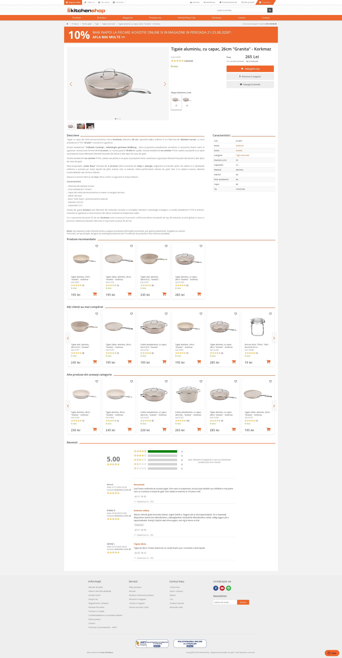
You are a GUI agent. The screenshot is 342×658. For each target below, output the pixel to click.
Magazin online (74, 2)
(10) (187, 420)
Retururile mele (176, 607)
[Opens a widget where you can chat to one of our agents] (332, 653)
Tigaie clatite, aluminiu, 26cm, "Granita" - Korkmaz (118, 278)
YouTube (222, 588)
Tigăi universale (242, 155)
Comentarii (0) (145, 501)
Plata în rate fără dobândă (99, 591)
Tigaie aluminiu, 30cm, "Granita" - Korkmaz (115, 413)
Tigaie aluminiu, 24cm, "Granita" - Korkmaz (80, 278)
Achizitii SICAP (94, 595)
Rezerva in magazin (251, 76)
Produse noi (155, 17)
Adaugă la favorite (251, 84)
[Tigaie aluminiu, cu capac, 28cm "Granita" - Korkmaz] (188, 258)
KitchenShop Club (187, 17)
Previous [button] (67, 338)
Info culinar (105, 2)
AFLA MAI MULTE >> (109, 37)
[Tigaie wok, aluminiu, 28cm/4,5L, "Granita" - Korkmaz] (153, 258)
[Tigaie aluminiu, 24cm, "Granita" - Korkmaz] (84, 258)
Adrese (173, 595)
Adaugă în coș (252, 69)
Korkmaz (240, 145)
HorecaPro (119, 2)
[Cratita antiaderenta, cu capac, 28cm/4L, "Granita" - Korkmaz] (153, 394)
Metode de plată (95, 587)
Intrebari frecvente (96, 607)
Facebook (215, 588)
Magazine (128, 17)
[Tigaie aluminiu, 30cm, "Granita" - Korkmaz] (119, 394)
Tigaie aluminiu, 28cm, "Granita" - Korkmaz (80, 413)
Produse (76, 17)
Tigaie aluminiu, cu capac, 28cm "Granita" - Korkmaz (186, 278)
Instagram (228, 588)
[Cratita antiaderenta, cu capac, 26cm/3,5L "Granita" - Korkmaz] (153, 326)
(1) (83, 285)
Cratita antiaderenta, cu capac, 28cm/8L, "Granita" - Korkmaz (188, 413)
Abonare (243, 602)
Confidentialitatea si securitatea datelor (105, 615)
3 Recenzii (188, 60)
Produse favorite (177, 603)
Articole (132, 591)
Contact (266, 17)
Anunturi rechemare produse (141, 595)
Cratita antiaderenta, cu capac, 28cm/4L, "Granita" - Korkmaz (153, 413)
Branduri (101, 17)
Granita (239, 150)
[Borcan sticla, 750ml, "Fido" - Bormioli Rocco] (258, 326)
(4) (152, 285)
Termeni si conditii (96, 611)
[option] (84, 271)
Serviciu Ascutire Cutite (139, 607)
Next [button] (274, 338)
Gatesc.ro (91, 2)
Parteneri (216, 17)
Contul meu (175, 587)
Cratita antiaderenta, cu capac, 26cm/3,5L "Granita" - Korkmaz (153, 347)
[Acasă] (67, 24)
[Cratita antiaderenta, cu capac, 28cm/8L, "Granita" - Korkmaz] (188, 394)
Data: (109, 487)
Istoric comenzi (176, 591)
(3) (187, 285)
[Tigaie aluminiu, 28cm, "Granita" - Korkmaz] (84, 394)
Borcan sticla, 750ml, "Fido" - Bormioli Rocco (257, 345)
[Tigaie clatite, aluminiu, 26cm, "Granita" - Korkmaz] (119, 258)
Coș (171, 599)
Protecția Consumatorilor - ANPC (102, 627)
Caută (270, 10)
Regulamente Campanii (98, 603)
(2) (152, 353)
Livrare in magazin (137, 603)
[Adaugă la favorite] (97, 246)
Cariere (241, 17)
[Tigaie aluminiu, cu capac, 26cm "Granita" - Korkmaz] (118, 83)
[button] (70, 84)
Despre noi (93, 599)
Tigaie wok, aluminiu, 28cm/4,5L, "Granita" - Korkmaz (150, 279)
